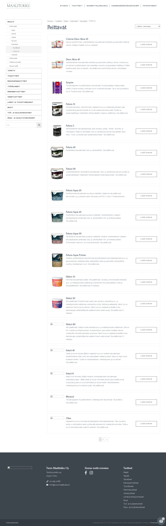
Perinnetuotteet (17, 92)
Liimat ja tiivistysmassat (20, 102)
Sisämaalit (74, 21)
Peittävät (16, 51)
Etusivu (64, 6)
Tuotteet (77, 6)
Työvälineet (14, 86)
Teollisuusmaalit (15, 62)
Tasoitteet (13, 76)
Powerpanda (155, 523)
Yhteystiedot (150, 6)
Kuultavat (16, 48)
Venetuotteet (15, 97)
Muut (10, 107)
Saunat (14, 41)
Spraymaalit (13, 66)
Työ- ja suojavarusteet (20, 113)
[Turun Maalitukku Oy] (21, 6)
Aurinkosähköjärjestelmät (125, 6)
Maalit (66, 21)
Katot (13, 30)
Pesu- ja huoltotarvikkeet (21, 118)
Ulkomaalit (13, 58)
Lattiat (13, 37)
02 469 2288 (54, 481)
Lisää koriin (146, 44)
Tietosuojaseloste (12, 523)
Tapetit (11, 71)
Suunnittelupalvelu (97, 6)
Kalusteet (83, 21)
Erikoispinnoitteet (17, 81)
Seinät (13, 34)
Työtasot (14, 55)
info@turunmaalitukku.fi (59, 485)
